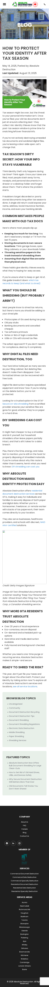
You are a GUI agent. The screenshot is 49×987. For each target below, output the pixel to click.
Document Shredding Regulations (24, 724)
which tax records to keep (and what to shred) (21, 282)
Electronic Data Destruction (21, 728)
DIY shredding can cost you (25, 466)
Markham (24, 916)
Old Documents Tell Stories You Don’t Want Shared (23, 787)
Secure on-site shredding (15, 403)
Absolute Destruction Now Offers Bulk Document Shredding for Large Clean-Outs (25, 766)
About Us (24, 822)
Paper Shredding (16, 736)
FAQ (24, 825)
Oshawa (24, 948)
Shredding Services (17, 740)
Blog (24, 832)
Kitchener (24, 955)
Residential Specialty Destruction (24, 891)
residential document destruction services (22, 492)
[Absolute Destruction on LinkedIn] (13, 843)
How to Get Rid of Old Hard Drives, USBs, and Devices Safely (24, 773)
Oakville (24, 931)
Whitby (24, 945)
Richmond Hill (24, 909)
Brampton (25, 923)
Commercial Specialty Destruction (24, 881)
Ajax (24, 941)
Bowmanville (24, 952)
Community (14, 708)
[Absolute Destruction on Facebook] (6, 843)
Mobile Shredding (17, 732)
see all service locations (24, 686)
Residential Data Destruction (24, 888)
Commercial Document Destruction (24, 874)
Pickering (24, 938)
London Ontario (24, 966)
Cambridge (24, 962)
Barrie (24, 969)
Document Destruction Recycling (24, 712)
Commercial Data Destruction (24, 877)
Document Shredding (19, 720)
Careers (24, 829)
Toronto (24, 920)
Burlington (24, 934)
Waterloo (24, 959)
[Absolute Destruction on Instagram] (19, 843)
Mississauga (24, 927)
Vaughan (24, 913)
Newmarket (24, 906)
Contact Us (24, 836)
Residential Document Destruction (24, 884)
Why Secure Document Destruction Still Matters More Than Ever (25, 780)
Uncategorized (15, 704)
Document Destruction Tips (21, 716)
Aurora (24, 902)
